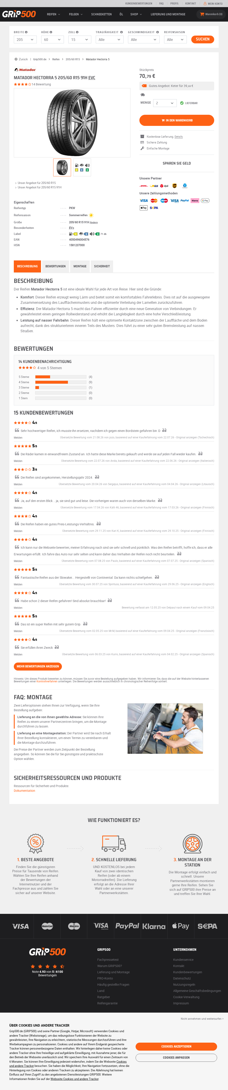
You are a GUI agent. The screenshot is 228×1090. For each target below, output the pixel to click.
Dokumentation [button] (24, 790)
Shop (134, 14)
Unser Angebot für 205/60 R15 (37, 183)
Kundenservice (183, 959)
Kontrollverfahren (47, 681)
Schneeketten (101, 14)
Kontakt (190, 3)
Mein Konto (214, 3)
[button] (176, 86)
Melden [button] (18, 437)
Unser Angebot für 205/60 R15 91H (39, 187)
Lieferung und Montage (168, 14)
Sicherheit (102, 266)
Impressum (181, 1003)
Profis (174, 3)
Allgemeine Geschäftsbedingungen (197, 991)
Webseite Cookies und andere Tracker (74, 1079)
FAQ (161, 3)
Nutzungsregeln (184, 984)
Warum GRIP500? (109, 966)
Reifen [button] (52, 14)
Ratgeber (103, 997)
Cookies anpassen (176, 1057)
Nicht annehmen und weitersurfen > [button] (202, 1018)
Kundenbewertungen (138, 3)
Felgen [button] (74, 14)
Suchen (203, 39)
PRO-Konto (105, 978)
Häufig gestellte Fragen (113, 984)
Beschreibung (27, 266)
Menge (145, 102)
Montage (79, 266)
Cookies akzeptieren (176, 1046)
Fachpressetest (108, 959)
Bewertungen (55, 266)
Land (100, 991)
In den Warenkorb (179, 120)
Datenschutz (182, 978)
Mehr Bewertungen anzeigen (38, 666)
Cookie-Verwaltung (186, 997)
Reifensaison (174, 32)
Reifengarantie (107, 1003)
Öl (121, 14)
